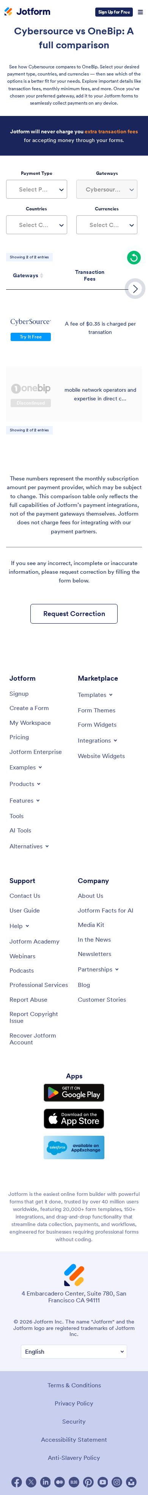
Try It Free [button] (31, 337)
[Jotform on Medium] (59, 1482)
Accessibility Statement (74, 1439)
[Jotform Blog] (74, 1482)
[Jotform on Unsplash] (131, 1482)
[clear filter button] (134, 257)
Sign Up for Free (114, 12)
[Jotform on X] (31, 1482)
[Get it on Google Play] (74, 1093)
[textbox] (37, 189)
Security (74, 1421)
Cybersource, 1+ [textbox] (108, 189)
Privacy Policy (74, 1403)
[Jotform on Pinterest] (88, 1482)
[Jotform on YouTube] (103, 1482)
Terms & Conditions (74, 1385)
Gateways (25, 275)
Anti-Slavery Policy (74, 1457)
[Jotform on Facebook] (16, 1482)
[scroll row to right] (135, 288)
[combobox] (36, 189)
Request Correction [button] (74, 613)
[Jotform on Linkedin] (45, 1482)
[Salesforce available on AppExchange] (74, 1147)
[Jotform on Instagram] (117, 1482)
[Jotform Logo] (27, 12)
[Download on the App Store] (74, 1119)
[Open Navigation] (140, 12)
